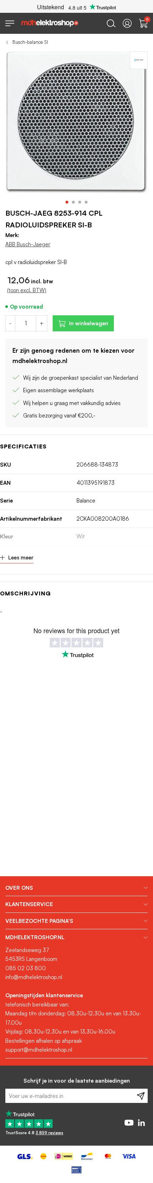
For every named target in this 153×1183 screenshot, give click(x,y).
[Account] (127, 23)
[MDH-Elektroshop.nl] (49, 23)
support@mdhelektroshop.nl (38, 1049)
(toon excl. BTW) (26, 290)
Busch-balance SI (30, 42)
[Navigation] (9, 23)
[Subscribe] (140, 1096)
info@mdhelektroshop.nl (33, 977)
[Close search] (111, 23)
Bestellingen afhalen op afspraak (43, 1040)
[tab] (76, 888)
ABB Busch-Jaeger (27, 244)
